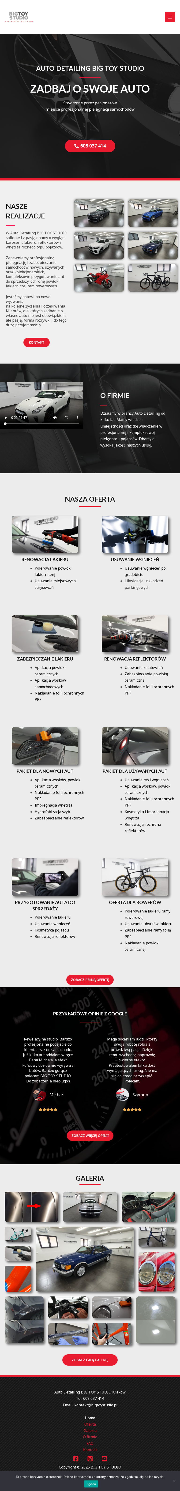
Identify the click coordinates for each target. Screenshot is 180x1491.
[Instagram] (90, 1459)
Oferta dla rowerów (135, 902)
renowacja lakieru (45, 559)
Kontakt (90, 1449)
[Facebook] (76, 1459)
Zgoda (91, 1484)
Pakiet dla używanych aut (135, 771)
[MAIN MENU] (170, 17)
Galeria (90, 1430)
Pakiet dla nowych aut (45, 771)
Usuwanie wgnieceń (135, 559)
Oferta (90, 1424)
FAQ (90, 1443)
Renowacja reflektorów (135, 658)
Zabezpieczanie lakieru (45, 658)
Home (90, 1417)
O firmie (90, 1436)
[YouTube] (104, 1459)
